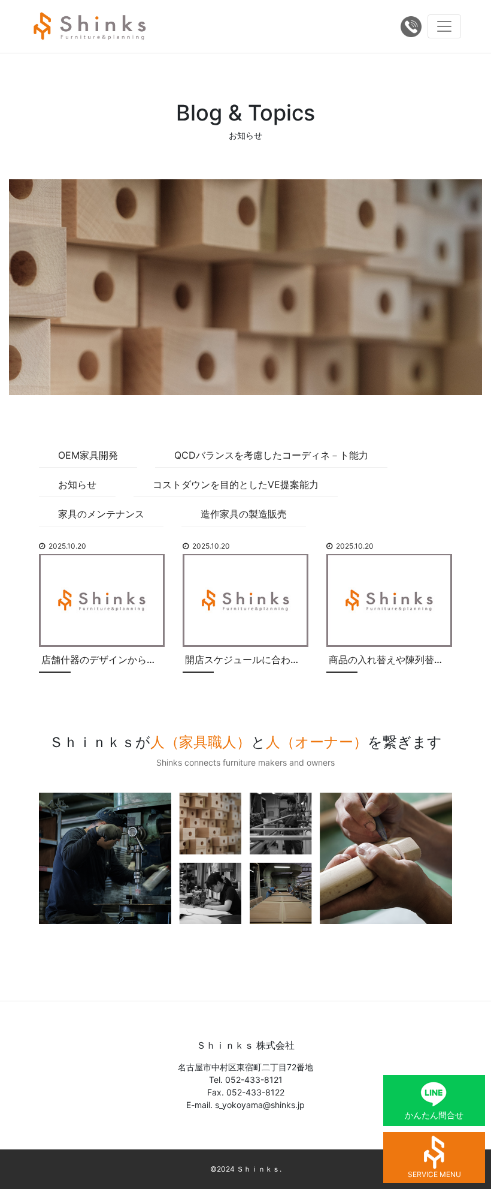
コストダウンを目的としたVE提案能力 (236, 484)
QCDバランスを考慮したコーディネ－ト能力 (271, 455)
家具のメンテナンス (101, 514)
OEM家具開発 (88, 455)
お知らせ (77, 484)
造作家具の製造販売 (244, 514)
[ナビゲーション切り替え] (444, 26)
